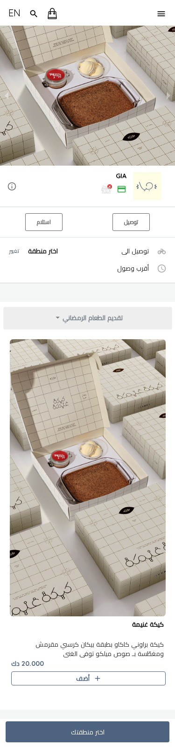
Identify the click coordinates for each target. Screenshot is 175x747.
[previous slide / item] (6, 96)
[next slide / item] (168, 96)
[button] (87, 187)
